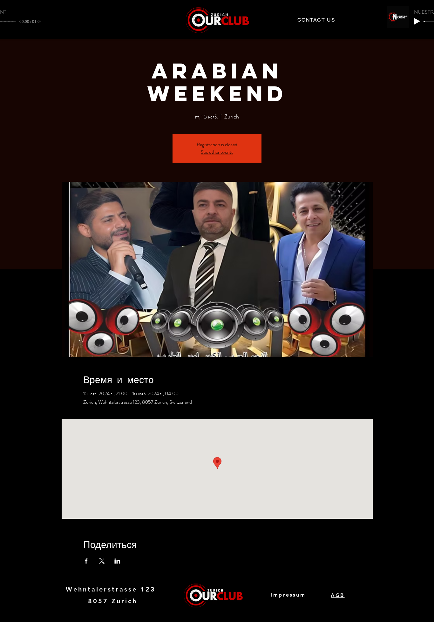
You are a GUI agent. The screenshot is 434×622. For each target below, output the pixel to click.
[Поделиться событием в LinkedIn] (117, 561)
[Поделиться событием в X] (102, 561)
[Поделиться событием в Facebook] (86, 561)
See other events (217, 152)
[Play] (417, 21)
